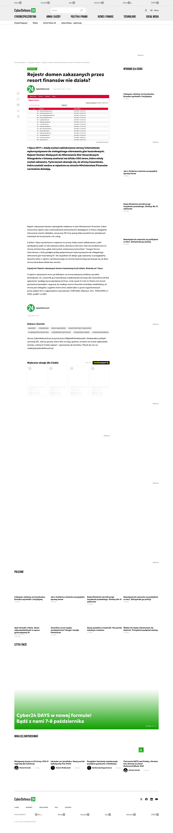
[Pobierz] (18, 110)
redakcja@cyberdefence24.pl (40, 348)
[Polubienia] (18, 93)
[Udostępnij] (18, 116)
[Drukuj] (18, 104)
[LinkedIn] (151, 799)
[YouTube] (156, 799)
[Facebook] (146, 799)
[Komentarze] (18, 99)
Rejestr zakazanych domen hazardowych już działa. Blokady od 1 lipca (70, 268)
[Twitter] (141, 799)
